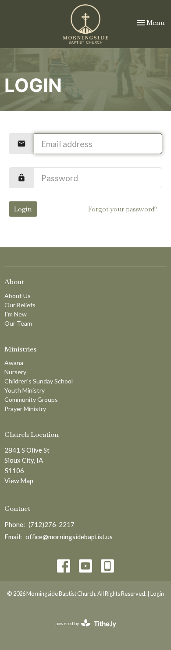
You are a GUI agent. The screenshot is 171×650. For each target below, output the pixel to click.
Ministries (20, 349)
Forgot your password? (122, 209)
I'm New (15, 314)
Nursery (15, 372)
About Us (17, 295)
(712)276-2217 (51, 524)
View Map (18, 481)
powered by (81, 631)
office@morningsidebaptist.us (69, 537)
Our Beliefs (20, 305)
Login (23, 209)
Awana (13, 362)
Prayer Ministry (25, 408)
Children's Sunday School (38, 381)
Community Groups (31, 399)
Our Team (18, 323)
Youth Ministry (24, 390)
